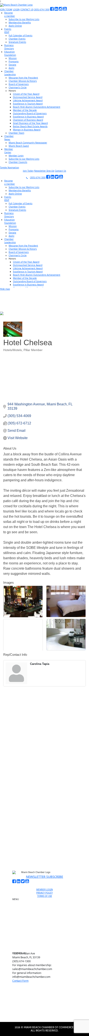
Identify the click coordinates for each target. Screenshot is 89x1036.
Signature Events (17, 42)
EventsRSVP (7, 30)
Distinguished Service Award (27, 97)
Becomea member (9, 14)
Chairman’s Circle (18, 87)
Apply (11, 67)
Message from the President (23, 77)
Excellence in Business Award (28, 116)
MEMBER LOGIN (44, 889)
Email (16, 800)
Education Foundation (46, 927)
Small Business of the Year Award (30, 123)
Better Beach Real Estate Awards (30, 126)
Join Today (28, 170)
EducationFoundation (10, 53)
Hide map (5, 288)
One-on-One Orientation (46, 900)
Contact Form (20, 981)
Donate (12, 64)
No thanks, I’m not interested (44, 846)
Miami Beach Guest (19, 145)
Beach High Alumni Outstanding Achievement (36, 106)
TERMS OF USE (44, 895)
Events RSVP (46, 910)
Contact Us (60, 170)
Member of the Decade (25, 110)
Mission (13, 58)
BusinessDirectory (9, 47)
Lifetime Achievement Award (28, 100)
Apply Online (15, 25)
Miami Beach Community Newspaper (28, 142)
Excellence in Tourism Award (28, 103)
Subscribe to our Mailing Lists (24, 19)
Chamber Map (46, 947)
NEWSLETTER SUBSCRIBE (44, 876)
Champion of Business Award (28, 119)
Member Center (46, 942)
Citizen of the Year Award (26, 93)
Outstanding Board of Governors (30, 113)
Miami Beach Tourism (46, 922)
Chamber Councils (18, 162)
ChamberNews (9, 138)
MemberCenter (8, 151)
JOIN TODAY (6, 9)
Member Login (16, 155)
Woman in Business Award (26, 129)
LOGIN (16, 9)
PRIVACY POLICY (44, 892)
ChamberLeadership (10, 73)
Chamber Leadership (46, 932)
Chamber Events (17, 38)
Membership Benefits (20, 22)
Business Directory (46, 917)
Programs (14, 61)
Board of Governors (19, 84)
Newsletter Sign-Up (44, 170)
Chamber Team (16, 132)
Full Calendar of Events (20, 35)
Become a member (46, 905)
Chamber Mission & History (23, 80)
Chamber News (46, 937)
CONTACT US (26, 9)
